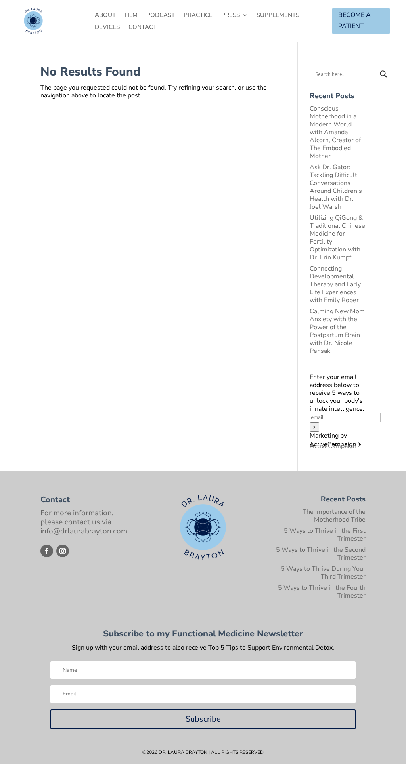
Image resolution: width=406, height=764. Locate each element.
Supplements (278, 15)
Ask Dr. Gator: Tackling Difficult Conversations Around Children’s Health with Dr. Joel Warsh (336, 187)
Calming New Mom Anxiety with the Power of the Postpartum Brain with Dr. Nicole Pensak (337, 331)
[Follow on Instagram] (62, 551)
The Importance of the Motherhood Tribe (334, 515)
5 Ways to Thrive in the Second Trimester (321, 553)
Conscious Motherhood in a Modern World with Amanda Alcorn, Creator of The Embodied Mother (335, 132)
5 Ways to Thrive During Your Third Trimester (323, 572)
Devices (107, 27)
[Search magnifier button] (383, 74)
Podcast (160, 15)
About (105, 15)
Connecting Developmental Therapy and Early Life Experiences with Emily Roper (335, 284)
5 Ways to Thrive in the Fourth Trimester (322, 591)
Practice (198, 15)
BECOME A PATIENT (354, 20)
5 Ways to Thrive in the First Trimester (325, 534)
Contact (142, 27)
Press (230, 15)
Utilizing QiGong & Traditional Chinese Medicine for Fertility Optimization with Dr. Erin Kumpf (337, 237)
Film (131, 15)
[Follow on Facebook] (46, 551)
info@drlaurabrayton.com (83, 531)
